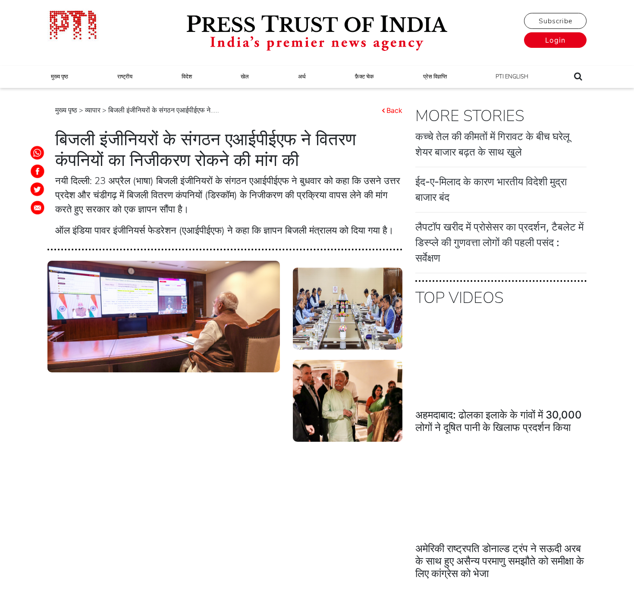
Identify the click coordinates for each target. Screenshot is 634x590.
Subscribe (555, 21)
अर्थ (302, 77)
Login (555, 40)
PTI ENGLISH (512, 77)
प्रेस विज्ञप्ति (435, 77)
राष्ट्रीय (124, 77)
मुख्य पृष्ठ (59, 77)
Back (394, 110)
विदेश (187, 77)
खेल (245, 77)
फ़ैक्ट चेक (364, 77)
